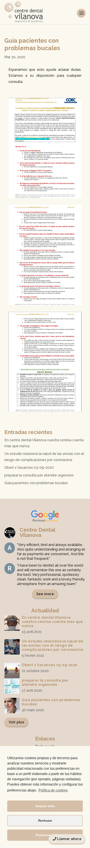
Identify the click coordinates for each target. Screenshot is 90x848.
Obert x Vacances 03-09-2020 (29, 467)
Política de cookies (53, 790)
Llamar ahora (68, 839)
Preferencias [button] (45, 835)
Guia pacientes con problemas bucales (36, 483)
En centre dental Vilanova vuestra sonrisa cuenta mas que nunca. (52, 621)
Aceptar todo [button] (45, 806)
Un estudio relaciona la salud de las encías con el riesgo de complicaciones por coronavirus (52, 645)
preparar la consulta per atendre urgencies (39, 475)
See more (45, 594)
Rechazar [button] (45, 820)
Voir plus (16, 722)
